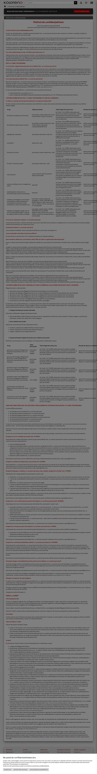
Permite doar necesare (20, 769)
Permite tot (7, 769)
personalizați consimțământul (39, 769)
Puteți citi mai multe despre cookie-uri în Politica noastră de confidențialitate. (26, 766)
